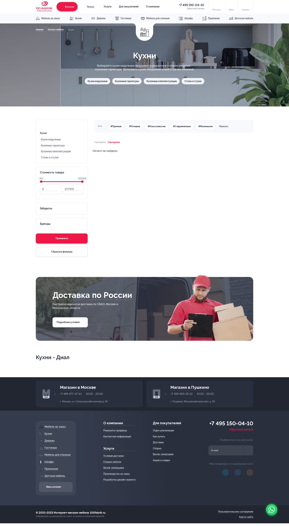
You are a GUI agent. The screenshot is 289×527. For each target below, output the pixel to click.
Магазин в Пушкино (189, 387)
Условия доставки (113, 456)
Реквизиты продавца (115, 430)
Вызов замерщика (113, 467)
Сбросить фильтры (61, 251)
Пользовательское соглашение (235, 511)
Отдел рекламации (163, 430)
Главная (39, 29)
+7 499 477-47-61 (71, 393)
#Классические (156, 126)
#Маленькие (205, 126)
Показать (223, 126)
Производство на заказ (116, 473)
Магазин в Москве (78, 387)
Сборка (157, 448)
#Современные (182, 126)
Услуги (107, 6)
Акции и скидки (161, 460)
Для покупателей (128, 6)
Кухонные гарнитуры (127, 81)
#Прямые (116, 126)
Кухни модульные (97, 81)
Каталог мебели (56, 29)
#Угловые (134, 126)
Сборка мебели (112, 462)
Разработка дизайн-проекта (119, 479)
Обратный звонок (241, 429)
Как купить (159, 436)
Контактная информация (117, 436)
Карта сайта (246, 517)
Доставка (158, 442)
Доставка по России (92, 295)
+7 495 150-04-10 (191, 5)
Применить (62, 238)
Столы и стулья (193, 81)
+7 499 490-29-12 (181, 393)
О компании (152, 6)
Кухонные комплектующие (162, 81)
